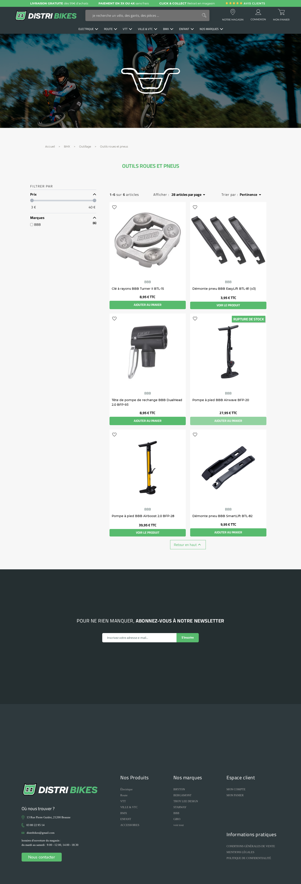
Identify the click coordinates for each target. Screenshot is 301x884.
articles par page (189, 194)
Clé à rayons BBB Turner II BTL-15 (138, 289)
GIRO (176, 819)
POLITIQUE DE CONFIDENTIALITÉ (249, 858)
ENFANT (125, 819)
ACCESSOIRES (129, 825)
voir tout (178, 825)
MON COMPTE (236, 789)
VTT (123, 801)
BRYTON (179, 789)
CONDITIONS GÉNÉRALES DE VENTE (251, 846)
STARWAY (179, 807)
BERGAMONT (182, 795)
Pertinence (251, 195)
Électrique (126, 789)
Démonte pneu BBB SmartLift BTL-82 (222, 516)
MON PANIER (235, 795)
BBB (147, 281)
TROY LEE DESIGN (185, 801)
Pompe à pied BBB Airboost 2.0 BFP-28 (143, 516)
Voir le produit (228, 305)
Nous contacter (41, 857)
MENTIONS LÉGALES (240, 852)
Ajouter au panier (148, 305)
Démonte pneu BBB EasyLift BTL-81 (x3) (224, 289)
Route (124, 795)
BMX (123, 813)
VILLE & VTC (129, 807)
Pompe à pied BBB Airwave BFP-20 (220, 400)
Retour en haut (188, 544)
